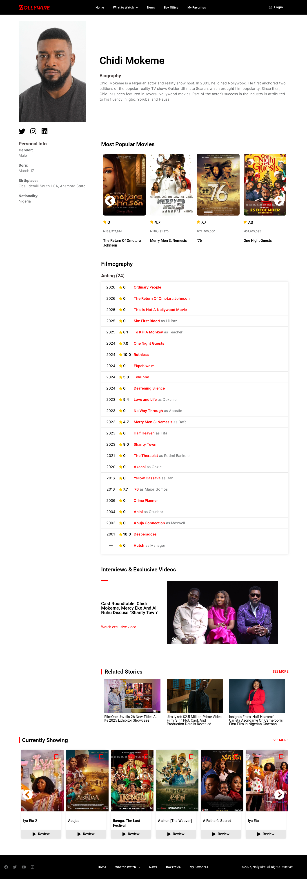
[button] (279, 200)
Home (100, 7)
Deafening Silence (149, 388)
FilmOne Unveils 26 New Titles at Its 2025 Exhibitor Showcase (130, 719)
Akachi (140, 467)
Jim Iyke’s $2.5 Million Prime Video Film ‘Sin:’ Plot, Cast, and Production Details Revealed (194, 720)
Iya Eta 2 (30, 821)
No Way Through (148, 410)
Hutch (139, 545)
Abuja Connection (149, 523)
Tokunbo (141, 377)
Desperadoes (145, 534)
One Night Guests (258, 240)
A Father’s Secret (217, 821)
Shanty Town (145, 444)
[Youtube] (23, 867)
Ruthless (141, 354)
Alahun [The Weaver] (175, 821)
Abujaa (74, 821)
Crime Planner (146, 500)
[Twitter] (15, 867)
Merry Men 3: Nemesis (168, 240)
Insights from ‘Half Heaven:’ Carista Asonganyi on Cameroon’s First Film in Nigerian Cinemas (256, 720)
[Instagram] (32, 867)
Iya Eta (253, 821)
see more (280, 740)
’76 (199, 240)
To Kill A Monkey (148, 332)
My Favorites (196, 7)
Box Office (171, 7)
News (151, 7)
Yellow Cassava (147, 478)
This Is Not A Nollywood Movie (160, 309)
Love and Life (145, 399)
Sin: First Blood (147, 321)
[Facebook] (6, 867)
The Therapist (146, 455)
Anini (138, 511)
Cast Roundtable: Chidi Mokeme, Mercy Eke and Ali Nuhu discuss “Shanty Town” (129, 608)
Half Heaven (144, 433)
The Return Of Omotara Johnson (162, 298)
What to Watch (123, 7)
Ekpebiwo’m (144, 365)
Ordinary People (147, 287)
